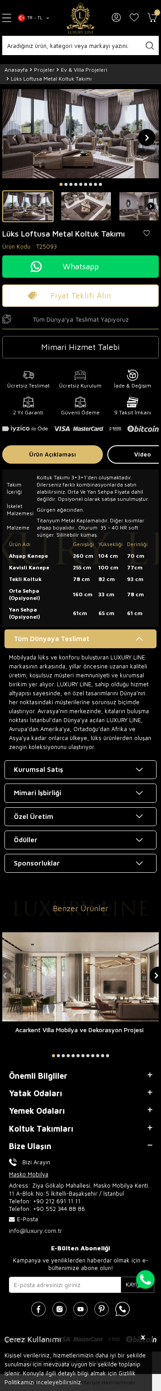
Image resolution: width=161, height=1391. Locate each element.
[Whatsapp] (122, 1309)
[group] (80, 133)
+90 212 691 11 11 (56, 1201)
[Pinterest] (101, 1309)
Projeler (44, 69)
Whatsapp (81, 266)
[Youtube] (80, 1309)
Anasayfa (16, 69)
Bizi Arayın (36, 1162)
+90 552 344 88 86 (59, 1208)
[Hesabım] (116, 18)
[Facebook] (38, 1309)
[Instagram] (59, 1309)
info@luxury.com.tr (35, 1230)
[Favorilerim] (134, 18)
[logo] (80, 18)
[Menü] (6, 18)
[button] (61, 184)
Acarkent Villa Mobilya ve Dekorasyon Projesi (79, 1030)
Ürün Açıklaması (52, 454)
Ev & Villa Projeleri (84, 69)
